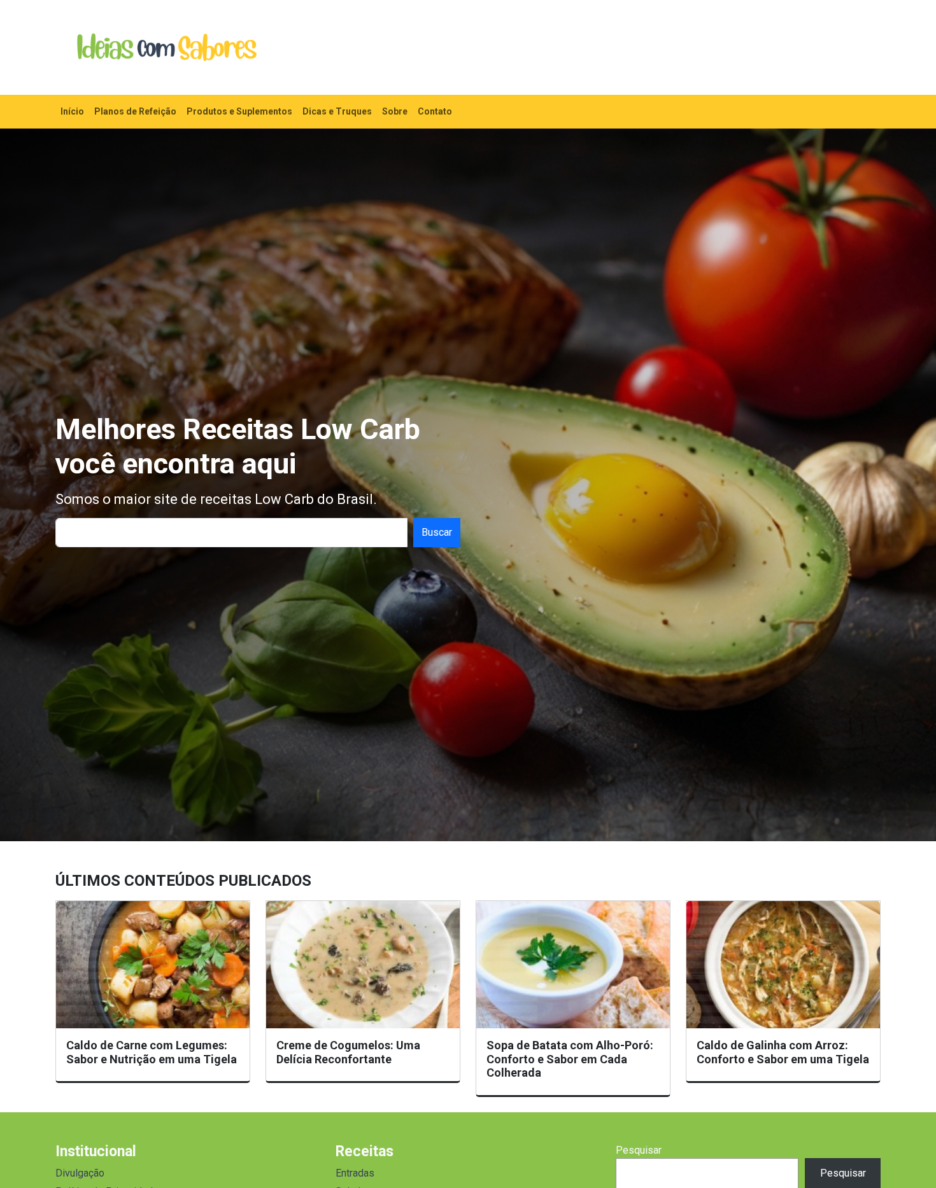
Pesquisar (639, 1150)
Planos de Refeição (135, 111)
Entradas (355, 1173)
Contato (435, 111)
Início (72, 111)
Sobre (395, 111)
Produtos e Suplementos (239, 111)
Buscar (437, 532)
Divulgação (79, 1173)
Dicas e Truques (337, 111)
